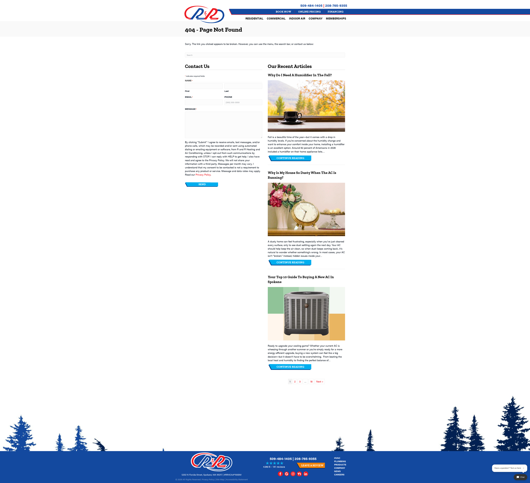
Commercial (276, 18)
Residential (254, 18)
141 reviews (279, 466)
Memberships (336, 18)
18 (311, 381)
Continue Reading (294, 158)
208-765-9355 (336, 5)
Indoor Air (297, 18)
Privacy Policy (203, 174)
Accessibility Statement (237, 479)
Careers (339, 474)
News (337, 471)
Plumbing (340, 461)
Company (315, 18)
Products (340, 464)
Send (202, 184)
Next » (319, 381)
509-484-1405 (311, 5)
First (187, 91)
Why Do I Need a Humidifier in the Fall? (300, 75)
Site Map (220, 479)
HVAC (337, 458)
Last (226, 91)
